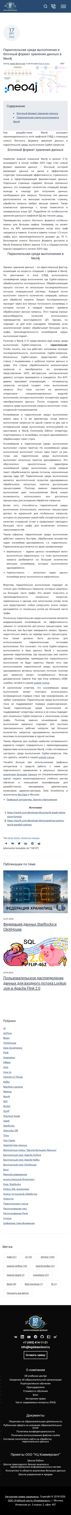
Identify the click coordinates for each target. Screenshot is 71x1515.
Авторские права (35, 1398)
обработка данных (30, 838)
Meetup (7, 1091)
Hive (5, 1067)
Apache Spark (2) (15, 1275)
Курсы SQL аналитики (16, 1189)
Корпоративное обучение (35, 1383)
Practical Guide (11, 1116)
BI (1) (54, 1284)
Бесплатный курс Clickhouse (20, 1164)
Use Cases (9, 1140)
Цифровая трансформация (19, 1223)
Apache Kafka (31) (45, 1266)
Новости (8, 1198)
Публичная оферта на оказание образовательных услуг (32, 1426)
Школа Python (35, 1460)
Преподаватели (35, 1387)
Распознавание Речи (15, 1213)
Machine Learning (13, 1086)
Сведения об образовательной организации (35, 1379)
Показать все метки (18, 1293)
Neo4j (41, 63)
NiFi (5, 1101)
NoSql (6, 1106)
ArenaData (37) (41, 1275)
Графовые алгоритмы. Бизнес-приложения (32, 799)
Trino (6, 1135)
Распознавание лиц (15, 1208)
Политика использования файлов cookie (35, 1435)
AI (4, 1028)
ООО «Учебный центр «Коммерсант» (29, 1500)
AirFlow (7, 1033)
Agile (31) (12, 1257)
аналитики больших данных (20, 774)
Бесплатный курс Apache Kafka (21, 1159)
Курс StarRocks (12, 1184)
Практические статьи (15, 1203)
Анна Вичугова (17, 63)
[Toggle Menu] (63, 6)
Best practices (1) (34, 1284)
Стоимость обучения (35, 1391)
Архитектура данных (15, 1145)
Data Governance (12, 1047)
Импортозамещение (15, 1174)
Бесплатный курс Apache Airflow (22, 1155)
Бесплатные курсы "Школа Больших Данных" (30, 1150)
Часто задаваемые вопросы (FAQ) (35, 1402)
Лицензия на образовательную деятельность (35, 1421)
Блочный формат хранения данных (37, 113)
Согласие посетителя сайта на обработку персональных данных (27, 1440)
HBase (7, 1062)
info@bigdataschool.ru (35, 1347)
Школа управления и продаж (35, 1474)
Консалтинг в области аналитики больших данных (36, 1470)
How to (7, 1072)
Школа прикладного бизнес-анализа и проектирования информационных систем (32, 1465)
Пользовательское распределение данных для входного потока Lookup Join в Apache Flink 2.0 (34, 983)
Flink (6, 1052)
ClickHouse (9, 1043)
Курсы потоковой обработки (20, 1194)
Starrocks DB (10, 1130)
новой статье (41, 682)
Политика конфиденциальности (36, 1431)
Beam (6, 1038)
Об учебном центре (35, 1375)
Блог (47, 63)
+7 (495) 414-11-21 (35, 1342)
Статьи (7, 1218)
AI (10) (28, 1257)
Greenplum (9, 1057)
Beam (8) (11, 1284)
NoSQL (17, 838)
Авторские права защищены (22, 1496)
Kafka (6, 1081)
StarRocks (9, 1125)
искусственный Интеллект (19, 1179)
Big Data (22, 794)
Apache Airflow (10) (17, 1266)
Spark (6, 1120)
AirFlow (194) (47, 1257)
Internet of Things (13, 1077)
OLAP (6, 1111)
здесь (59, 215)
